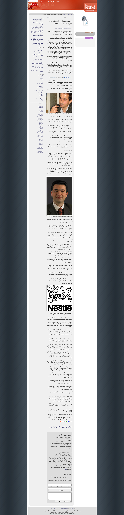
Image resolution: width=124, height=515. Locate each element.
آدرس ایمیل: (69, 486)
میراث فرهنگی (40, 92)
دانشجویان (41, 86)
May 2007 (41, 141)
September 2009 (40, 104)
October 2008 (40, 119)
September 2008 (40, 120)
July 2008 (41, 123)
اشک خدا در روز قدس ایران (37, 20)
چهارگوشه (41, 96)
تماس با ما (50, 508)
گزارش (41, 99)
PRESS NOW (71, 508)
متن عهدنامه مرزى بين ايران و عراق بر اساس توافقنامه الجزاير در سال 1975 (37, 32)
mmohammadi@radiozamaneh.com (63, 28)
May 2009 (41, 110)
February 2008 (40, 130)
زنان (42, 91)
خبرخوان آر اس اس (51, 1)
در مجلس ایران (40, 87)
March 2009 (41, 112)
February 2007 (40, 145)
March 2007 (41, 144)
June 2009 (41, 108)
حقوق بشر (41, 84)
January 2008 (40, 131)
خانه (71, 14)
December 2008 (40, 116)
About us (63, 508)
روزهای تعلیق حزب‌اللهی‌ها (38, 19)
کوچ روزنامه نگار (40, 98)
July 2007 (41, 139)
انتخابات (41, 76)
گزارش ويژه (68, 14)
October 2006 (40, 151)
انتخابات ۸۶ (41, 78)
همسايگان (41, 95)
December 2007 (40, 132)
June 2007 (41, 140)
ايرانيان (41, 79)
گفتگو (64, 14)
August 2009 (40, 106)
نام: (71, 483)
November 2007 (40, 134)
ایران (42, 80)
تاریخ (42, 82)
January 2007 (40, 147)
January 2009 (40, 115)
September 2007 (40, 136)
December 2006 (40, 148)
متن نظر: (70, 491)
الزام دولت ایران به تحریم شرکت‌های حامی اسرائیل (60, 427)
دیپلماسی (41, 88)
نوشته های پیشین (59, 1)
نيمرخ (42, 94)
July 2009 (41, 107)
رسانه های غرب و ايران (38, 90)
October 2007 (40, 135)
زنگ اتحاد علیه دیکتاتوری (38, 59)
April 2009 (41, 111)
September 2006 (40, 152)
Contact (66, 508)
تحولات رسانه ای (40, 83)
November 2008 (40, 118)
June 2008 (41, 124)
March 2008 (41, 128)
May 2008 (41, 126)
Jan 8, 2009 (66, 448)
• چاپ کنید (49, 17)
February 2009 (40, 114)
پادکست (44, 1)
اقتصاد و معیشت (40, 75)
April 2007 (41, 143)
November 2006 (40, 149)
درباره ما (59, 508)
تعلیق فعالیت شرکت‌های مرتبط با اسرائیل (62, 426)
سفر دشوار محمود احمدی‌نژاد (37, 68)
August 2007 (40, 137)
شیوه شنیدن (54, 508)
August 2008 (40, 122)
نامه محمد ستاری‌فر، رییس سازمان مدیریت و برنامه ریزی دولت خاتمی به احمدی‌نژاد (37, 26)
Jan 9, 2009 (65, 469)
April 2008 (41, 127)
